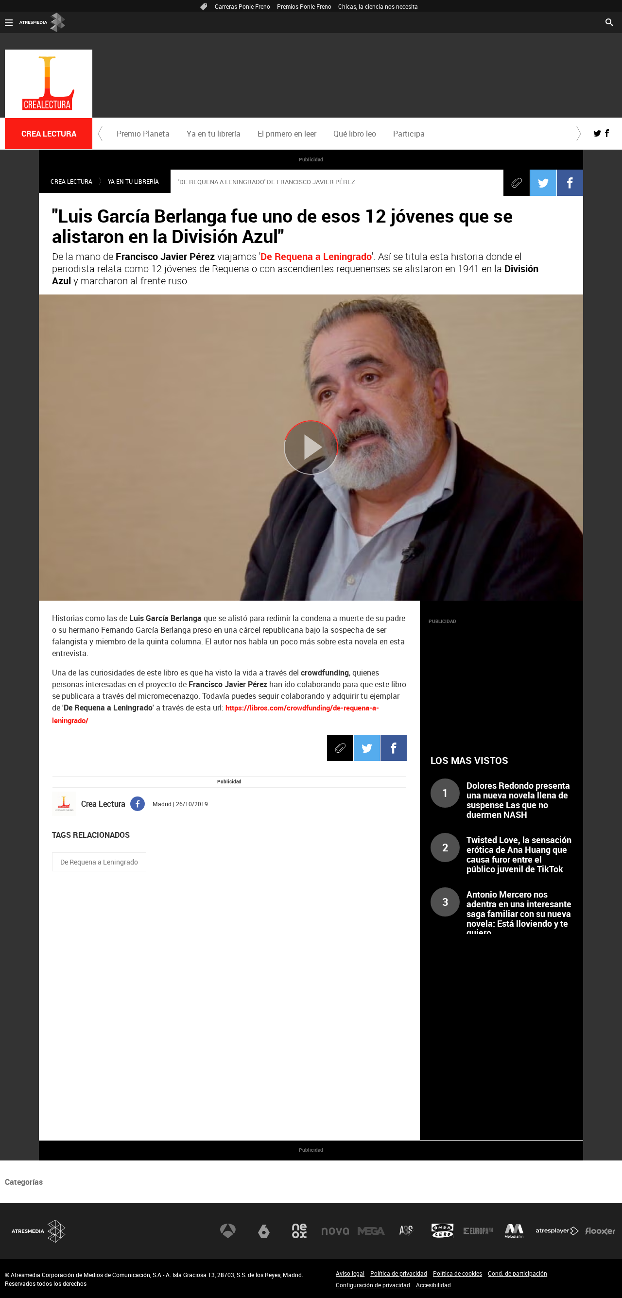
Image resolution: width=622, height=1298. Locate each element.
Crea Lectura (71, 181)
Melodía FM (514, 1231)
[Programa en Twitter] (597, 133)
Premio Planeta (143, 133)
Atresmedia (39, 1231)
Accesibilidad (433, 1285)
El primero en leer (287, 133)
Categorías (24, 1182)
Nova (335, 1231)
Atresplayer (557, 1231)
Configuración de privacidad (373, 1285)
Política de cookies (457, 1273)
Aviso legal (350, 1273)
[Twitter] (543, 183)
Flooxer (600, 1231)
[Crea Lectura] (48, 84)
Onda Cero (442, 1231)
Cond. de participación (517, 1273)
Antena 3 (227, 1231)
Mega (371, 1231)
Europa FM (478, 1231)
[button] (100, 133)
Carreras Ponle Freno (242, 6)
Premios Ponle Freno (304, 6)
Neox (299, 1231)
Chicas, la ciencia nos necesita (378, 6)
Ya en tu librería (214, 133)
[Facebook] (570, 183)
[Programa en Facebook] (607, 133)
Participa (409, 133)
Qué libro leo (354, 133)
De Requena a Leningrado (99, 861)
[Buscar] (609, 21)
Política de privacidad (398, 1273)
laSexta (263, 1231)
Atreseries (406, 1231)
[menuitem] (143, 133)
